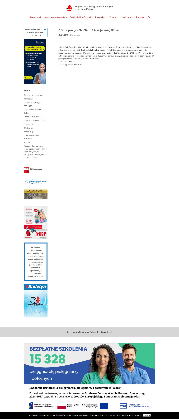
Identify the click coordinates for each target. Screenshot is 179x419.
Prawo (113, 17)
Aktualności (35, 17)
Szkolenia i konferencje (81, 17)
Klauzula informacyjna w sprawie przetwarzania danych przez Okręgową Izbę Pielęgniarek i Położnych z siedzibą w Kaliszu (35, 152)
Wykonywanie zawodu (32, 109)
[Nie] (176, 415)
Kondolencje (29, 132)
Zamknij (147, 415)
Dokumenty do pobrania (33, 95)
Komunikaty (101, 17)
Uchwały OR (28, 124)
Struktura (126, 17)
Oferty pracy (75, 35)
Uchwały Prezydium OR (33, 117)
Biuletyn (27, 113)
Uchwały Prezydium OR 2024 (35, 120)
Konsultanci (28, 99)
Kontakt (140, 17)
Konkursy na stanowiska (55, 17)
